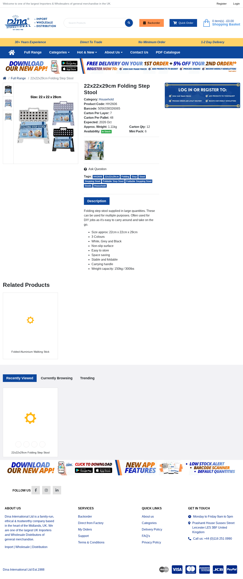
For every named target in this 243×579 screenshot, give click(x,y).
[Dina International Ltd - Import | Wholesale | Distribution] (30, 23)
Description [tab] (96, 201)
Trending (87, 378)
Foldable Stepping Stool (138, 181)
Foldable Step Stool (113, 181)
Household (106, 99)
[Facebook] (36, 490)
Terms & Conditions (91, 542)
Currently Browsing (57, 378)
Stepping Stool (92, 181)
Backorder (154, 22)
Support (83, 536)
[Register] (121, 66)
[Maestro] (163, 569)
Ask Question (97, 169)
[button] (59, 52)
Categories (149, 523)
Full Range (18, 78)
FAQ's (146, 536)
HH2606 (97, 176)
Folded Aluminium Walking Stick (30, 351)
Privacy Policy (151, 542)
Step (134, 176)
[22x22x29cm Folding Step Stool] (46, 123)
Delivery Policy (152, 529)
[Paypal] (232, 569)
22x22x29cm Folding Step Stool (30, 452)
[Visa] (177, 569)
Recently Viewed (19, 378)
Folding (125, 176)
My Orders (85, 529)
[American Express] (204, 569)
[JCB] (218, 569)
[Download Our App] (121, 467)
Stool (142, 176)
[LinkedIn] (57, 490)
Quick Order (186, 22)
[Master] (191, 569)
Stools (88, 186)
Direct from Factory (90, 523)
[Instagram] (46, 490)
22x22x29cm (112, 176)
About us (148, 516)
